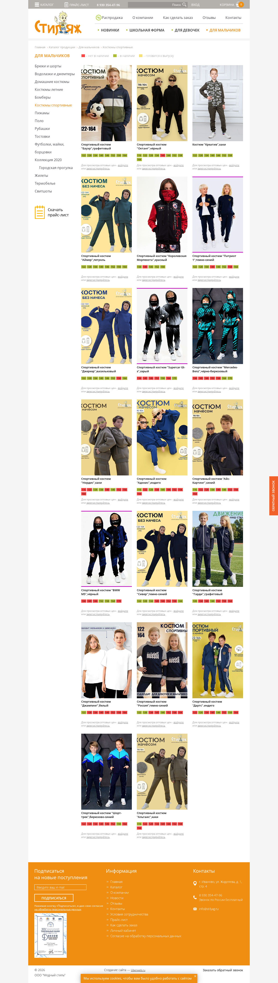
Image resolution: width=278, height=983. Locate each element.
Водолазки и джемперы (55, 73)
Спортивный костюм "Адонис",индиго (151, 481)
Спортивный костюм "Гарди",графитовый (207, 592)
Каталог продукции (62, 47)
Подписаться (53, 898)
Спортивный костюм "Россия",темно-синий (152, 703)
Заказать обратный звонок (223, 970)
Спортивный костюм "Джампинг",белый (96, 703)
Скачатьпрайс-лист (58, 212)
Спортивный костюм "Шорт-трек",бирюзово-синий (101, 815)
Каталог (116, 887)
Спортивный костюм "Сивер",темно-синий (152, 592)
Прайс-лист (79, 5)
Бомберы (43, 97)
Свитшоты (43, 191)
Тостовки (42, 136)
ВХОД (195, 5)
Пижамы (42, 113)
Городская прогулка (56, 167)
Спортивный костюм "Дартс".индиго (207, 703)
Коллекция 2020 (48, 159)
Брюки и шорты (48, 66)
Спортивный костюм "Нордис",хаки (96, 481)
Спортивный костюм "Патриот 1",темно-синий (214, 258)
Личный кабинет (123, 930)
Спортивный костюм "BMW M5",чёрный (100, 592)
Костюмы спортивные (53, 105)
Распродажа (112, 17)
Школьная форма (146, 30)
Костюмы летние (49, 89)
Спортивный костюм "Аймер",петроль (96, 258)
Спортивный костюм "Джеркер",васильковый (98, 369)
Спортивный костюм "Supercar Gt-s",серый (161, 369)
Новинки (110, 30)
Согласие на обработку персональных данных (145, 936)
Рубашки (42, 128)
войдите (123, 165)
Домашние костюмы (52, 81)
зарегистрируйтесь (98, 168)
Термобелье (45, 183)
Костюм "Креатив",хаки (209, 144)
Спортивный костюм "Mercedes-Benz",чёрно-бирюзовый (215, 369)
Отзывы (209, 17)
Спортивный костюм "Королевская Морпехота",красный (161, 258)
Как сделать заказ (178, 17)
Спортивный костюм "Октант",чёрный (151, 146)
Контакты (233, 17)
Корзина (231, 5)
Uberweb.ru (138, 970)
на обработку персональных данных (57, 909)
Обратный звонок (273, 495)
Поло (39, 120)
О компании (142, 17)
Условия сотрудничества (129, 914)
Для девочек (187, 30)
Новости (116, 898)
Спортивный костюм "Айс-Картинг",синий (211, 481)
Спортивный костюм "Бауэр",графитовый (96, 146)
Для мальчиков (225, 30)
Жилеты (41, 175)
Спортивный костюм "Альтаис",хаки (151, 815)
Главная (40, 47)
